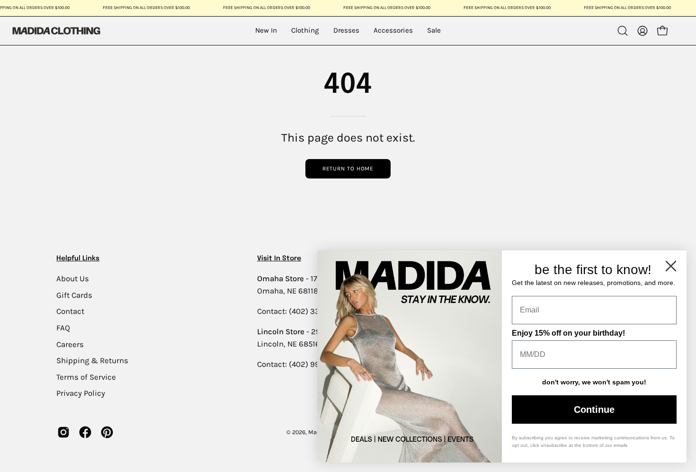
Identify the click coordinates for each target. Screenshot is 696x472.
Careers (70, 343)
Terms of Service (86, 376)
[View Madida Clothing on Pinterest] (107, 432)
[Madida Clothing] (56, 30)
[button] (623, 31)
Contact (70, 311)
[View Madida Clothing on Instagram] (63, 432)
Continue (594, 409)
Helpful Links (77, 258)
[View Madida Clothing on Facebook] (85, 432)
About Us (72, 278)
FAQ (63, 327)
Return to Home (348, 168)
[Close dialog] (671, 266)
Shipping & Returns (92, 360)
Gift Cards (74, 294)
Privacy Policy (80, 393)
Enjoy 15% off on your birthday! (568, 333)
